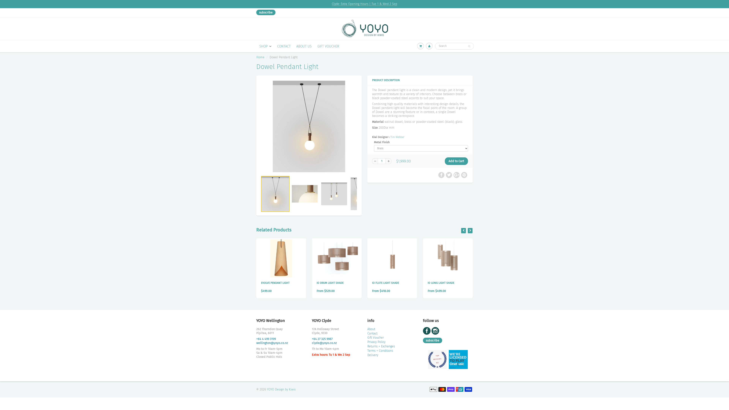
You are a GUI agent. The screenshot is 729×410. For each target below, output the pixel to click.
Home (260, 57)
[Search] (469, 46)
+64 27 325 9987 (322, 339)
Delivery (372, 355)
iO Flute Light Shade (385, 283)
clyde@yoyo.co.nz (324, 343)
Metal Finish (382, 142)
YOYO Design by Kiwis (281, 389)
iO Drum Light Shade (330, 283)
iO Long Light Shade (441, 283)
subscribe (266, 12)
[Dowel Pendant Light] (309, 126)
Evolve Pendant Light (275, 283)
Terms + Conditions (380, 350)
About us (304, 46)
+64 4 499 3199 (266, 339)
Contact (284, 46)
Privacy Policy (376, 342)
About (371, 329)
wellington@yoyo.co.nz (272, 343)
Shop (263, 46)
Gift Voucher (328, 46)
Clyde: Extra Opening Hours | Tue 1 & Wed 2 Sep (364, 4)
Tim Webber (397, 137)
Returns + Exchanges (381, 346)
